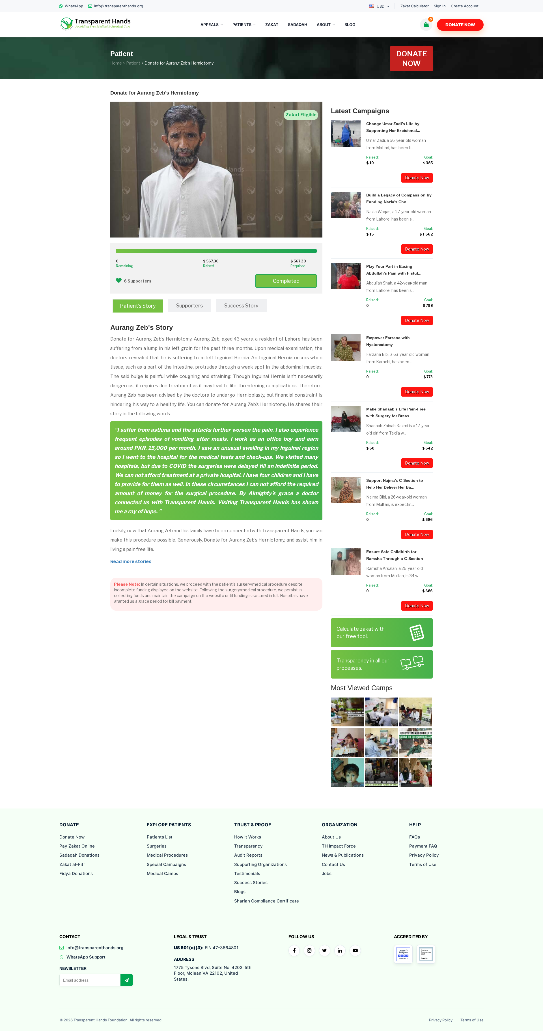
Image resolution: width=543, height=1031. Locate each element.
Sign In (440, 6)
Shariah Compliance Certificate (266, 901)
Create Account (465, 6)
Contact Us (333, 864)
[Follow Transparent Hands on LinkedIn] (340, 950)
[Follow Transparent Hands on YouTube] (355, 950)
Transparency (248, 846)
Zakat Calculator (414, 6)
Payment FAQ (423, 846)
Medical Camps (162, 873)
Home (116, 63)
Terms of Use (422, 864)
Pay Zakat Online (77, 846)
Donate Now (460, 24)
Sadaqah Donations (79, 855)
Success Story (241, 306)
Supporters (189, 306)
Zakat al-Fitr (72, 864)
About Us (331, 837)
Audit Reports (248, 855)
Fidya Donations (76, 873)
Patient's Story (138, 306)
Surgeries (157, 846)
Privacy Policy (424, 855)
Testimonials (247, 873)
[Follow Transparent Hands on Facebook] (294, 950)
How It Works (247, 837)
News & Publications (343, 855)
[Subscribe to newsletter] (126, 980)
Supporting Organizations (260, 864)
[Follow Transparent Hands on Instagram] (309, 950)
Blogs (239, 891)
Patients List (160, 837)
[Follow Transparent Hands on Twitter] (324, 950)
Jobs (326, 873)
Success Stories (251, 882)
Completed (286, 281)
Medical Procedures (167, 855)
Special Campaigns (166, 864)
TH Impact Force (339, 846)
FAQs (414, 837)
